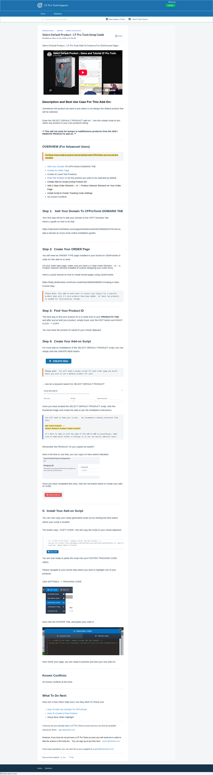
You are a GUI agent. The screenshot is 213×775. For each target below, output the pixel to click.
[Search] (42, 19)
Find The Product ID (57, 178)
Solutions (58, 14)
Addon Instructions (73, 30)
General (60, 30)
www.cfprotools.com (111, 741)
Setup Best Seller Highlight (60, 717)
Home (43, 14)
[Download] (102, 368)
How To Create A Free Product (62, 713)
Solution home (48, 30)
